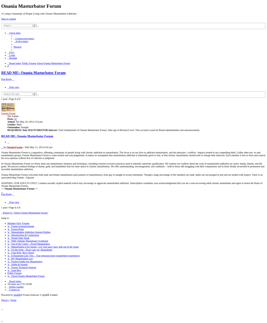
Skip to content (8, 19)
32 (15, 119)
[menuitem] (24, 38)
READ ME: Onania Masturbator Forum (33, 73)
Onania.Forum (8, 113)
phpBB (17, 295)
